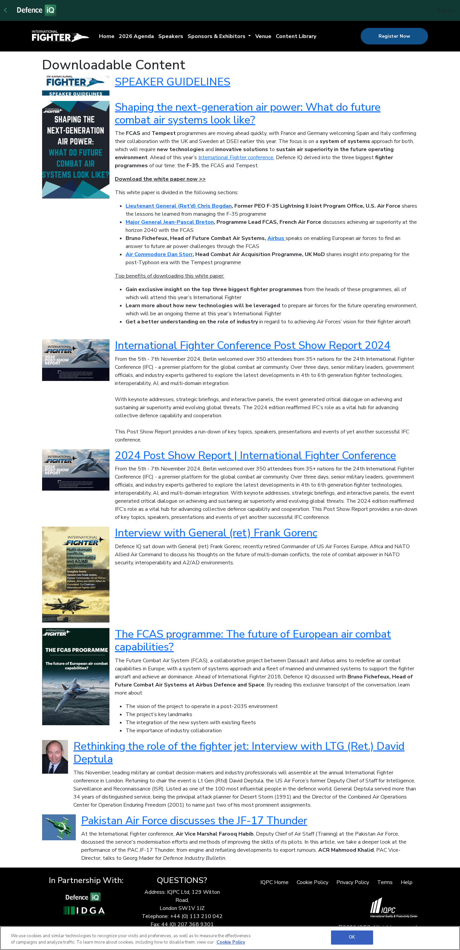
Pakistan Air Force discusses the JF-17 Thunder (194, 820)
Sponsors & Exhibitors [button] (217, 36)
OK (352, 937)
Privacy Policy (352, 882)
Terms (385, 882)
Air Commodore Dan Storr (159, 254)
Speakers (170, 36)
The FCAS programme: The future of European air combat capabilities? (253, 640)
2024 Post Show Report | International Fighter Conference (255, 455)
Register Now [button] (394, 36)
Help (407, 882)
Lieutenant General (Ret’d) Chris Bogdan (179, 206)
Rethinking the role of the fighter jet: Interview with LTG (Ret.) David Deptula (238, 752)
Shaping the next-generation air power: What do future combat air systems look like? (248, 113)
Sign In (445, 10)
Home (106, 36)
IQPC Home (274, 882)
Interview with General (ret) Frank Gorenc (216, 533)
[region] (230, 938)
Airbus (275, 238)
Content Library (296, 36)
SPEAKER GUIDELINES (172, 82)
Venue (263, 36)
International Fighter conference (235, 157)
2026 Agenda (136, 36)
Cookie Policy (312, 882)
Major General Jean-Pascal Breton (170, 222)
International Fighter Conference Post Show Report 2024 (252, 345)
